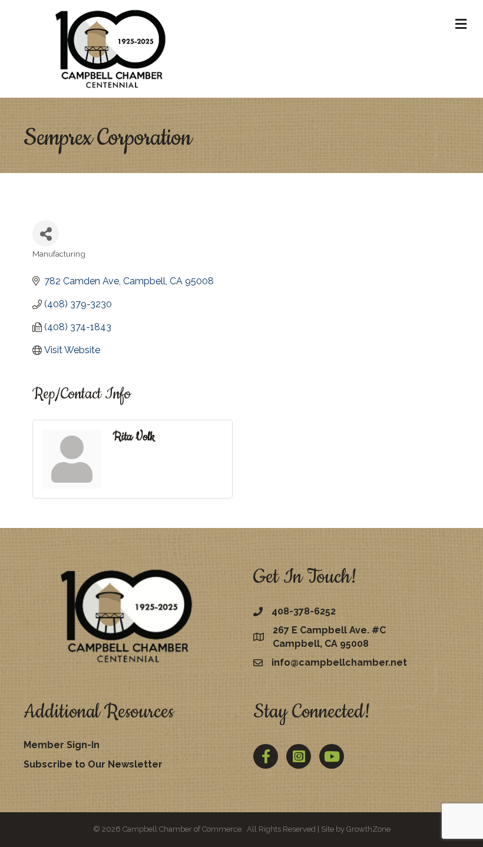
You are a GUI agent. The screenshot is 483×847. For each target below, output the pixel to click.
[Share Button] (45, 233)
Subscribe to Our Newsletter (93, 764)
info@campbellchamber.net (339, 662)
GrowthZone (368, 829)
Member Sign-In (62, 744)
